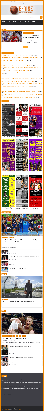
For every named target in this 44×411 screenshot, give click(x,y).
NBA (9, 23)
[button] (11, 21)
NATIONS (4, 23)
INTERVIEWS (27, 21)
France (13, 237)
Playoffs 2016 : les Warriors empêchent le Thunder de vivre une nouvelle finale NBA (15, 76)
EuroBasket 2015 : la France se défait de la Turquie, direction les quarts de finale (22, 262)
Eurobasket (8, 237)
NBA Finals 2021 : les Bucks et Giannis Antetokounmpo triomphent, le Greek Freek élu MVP (17, 55)
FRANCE (20, 21)
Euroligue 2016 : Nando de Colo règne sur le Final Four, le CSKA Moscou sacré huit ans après (17, 86)
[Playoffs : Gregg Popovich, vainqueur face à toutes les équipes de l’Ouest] (5, 358)
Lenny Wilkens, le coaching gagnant (15, 362)
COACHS (3, 21)
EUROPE (14, 21)
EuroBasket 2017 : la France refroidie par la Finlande (17, 268)
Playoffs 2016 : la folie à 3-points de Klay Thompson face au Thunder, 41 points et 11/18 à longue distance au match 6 (21, 78)
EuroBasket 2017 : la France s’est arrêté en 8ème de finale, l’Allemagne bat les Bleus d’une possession (24, 257)
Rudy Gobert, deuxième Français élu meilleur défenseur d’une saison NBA (14, 62)
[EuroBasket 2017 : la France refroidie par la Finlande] (5, 269)
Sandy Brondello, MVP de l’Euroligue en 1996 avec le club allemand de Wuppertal (22, 351)
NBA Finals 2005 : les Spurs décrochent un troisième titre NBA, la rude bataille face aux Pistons (17, 63)
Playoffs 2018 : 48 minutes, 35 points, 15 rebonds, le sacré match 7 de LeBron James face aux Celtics (18, 81)
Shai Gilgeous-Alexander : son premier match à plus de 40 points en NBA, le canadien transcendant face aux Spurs (20, 57)
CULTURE (8, 21)
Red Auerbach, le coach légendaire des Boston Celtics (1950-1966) (20, 346)
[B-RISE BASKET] (22, 5)
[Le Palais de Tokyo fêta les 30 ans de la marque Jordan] (22, 287)
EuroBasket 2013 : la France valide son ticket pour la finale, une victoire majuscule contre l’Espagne (20, 241)
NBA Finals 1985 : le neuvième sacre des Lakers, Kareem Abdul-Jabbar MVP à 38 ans (15, 70)
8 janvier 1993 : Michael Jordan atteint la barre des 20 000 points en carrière (32, 37)
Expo (7, 299)
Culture (4, 299)
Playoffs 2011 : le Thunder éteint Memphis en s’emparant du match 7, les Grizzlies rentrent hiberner (18, 97)
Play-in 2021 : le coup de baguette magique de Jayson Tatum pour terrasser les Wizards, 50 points (18, 89)
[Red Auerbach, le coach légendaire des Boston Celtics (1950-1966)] (5, 347)
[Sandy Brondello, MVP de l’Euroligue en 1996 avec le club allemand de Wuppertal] (5, 352)
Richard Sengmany (32, 40)
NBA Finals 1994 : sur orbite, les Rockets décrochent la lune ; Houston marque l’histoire (16, 65)
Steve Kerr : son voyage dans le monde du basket (16, 338)
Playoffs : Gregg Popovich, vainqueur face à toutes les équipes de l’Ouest (21, 357)
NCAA (14, 23)
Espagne (4, 237)
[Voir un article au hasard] (41, 22)
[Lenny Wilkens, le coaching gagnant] (5, 363)
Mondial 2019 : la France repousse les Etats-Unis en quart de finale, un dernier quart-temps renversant (24, 251)
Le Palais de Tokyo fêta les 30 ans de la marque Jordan (18, 301)
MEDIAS (33, 21)
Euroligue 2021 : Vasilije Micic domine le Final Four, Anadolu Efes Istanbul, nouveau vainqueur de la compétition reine (21, 83)
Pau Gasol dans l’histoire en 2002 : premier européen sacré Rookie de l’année (14, 60)
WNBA (19, 23)
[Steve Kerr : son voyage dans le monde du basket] (22, 323)
